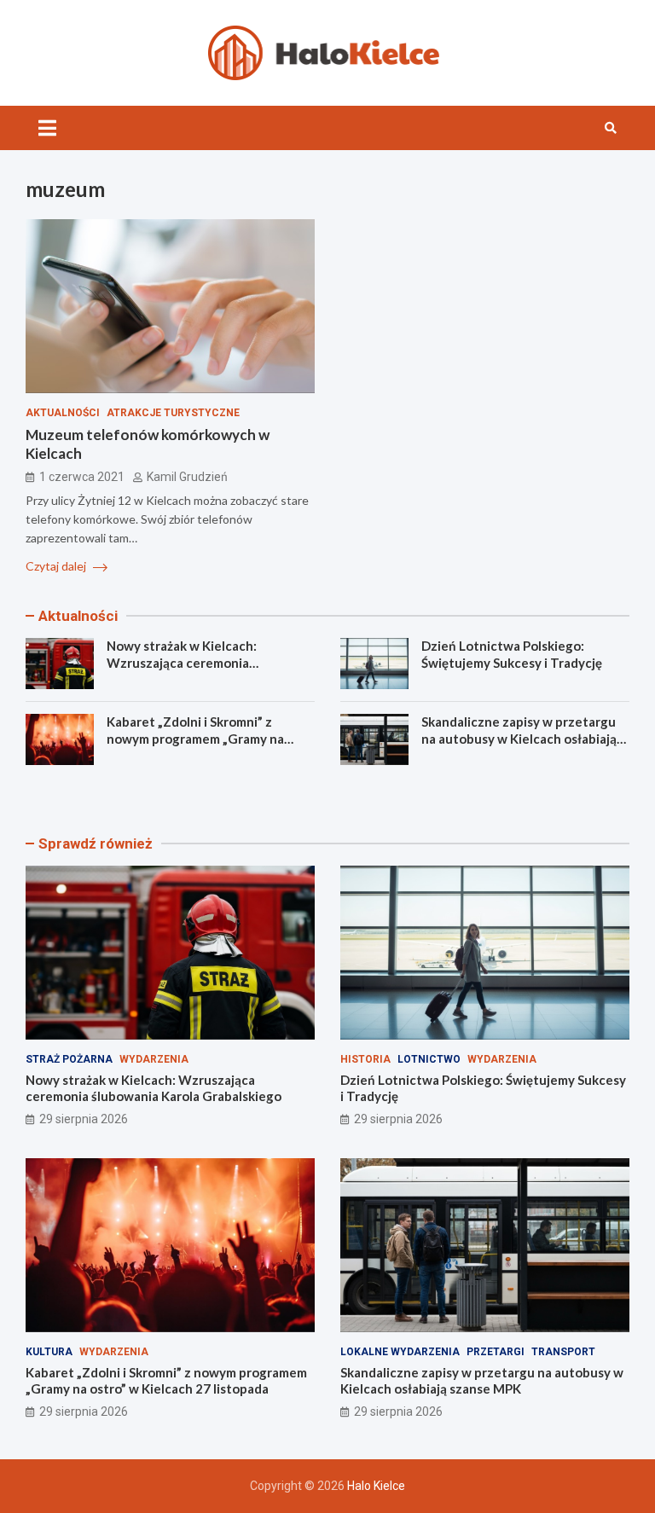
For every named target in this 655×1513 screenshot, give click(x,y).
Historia (365, 1059)
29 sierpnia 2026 (83, 1119)
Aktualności (63, 413)
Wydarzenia (153, 1059)
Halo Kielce (376, 1486)
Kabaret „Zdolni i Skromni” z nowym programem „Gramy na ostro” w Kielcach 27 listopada (196, 738)
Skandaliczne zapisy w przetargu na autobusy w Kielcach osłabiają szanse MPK (519, 738)
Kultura (49, 1352)
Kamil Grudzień (187, 477)
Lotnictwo (429, 1059)
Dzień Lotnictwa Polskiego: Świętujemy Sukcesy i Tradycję (511, 654)
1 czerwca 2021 (82, 477)
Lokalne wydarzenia (400, 1352)
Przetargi (496, 1352)
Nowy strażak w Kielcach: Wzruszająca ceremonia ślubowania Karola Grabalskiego (202, 662)
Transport (563, 1352)
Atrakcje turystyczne (173, 413)
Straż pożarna (69, 1059)
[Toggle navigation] (47, 128)
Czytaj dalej (57, 566)
